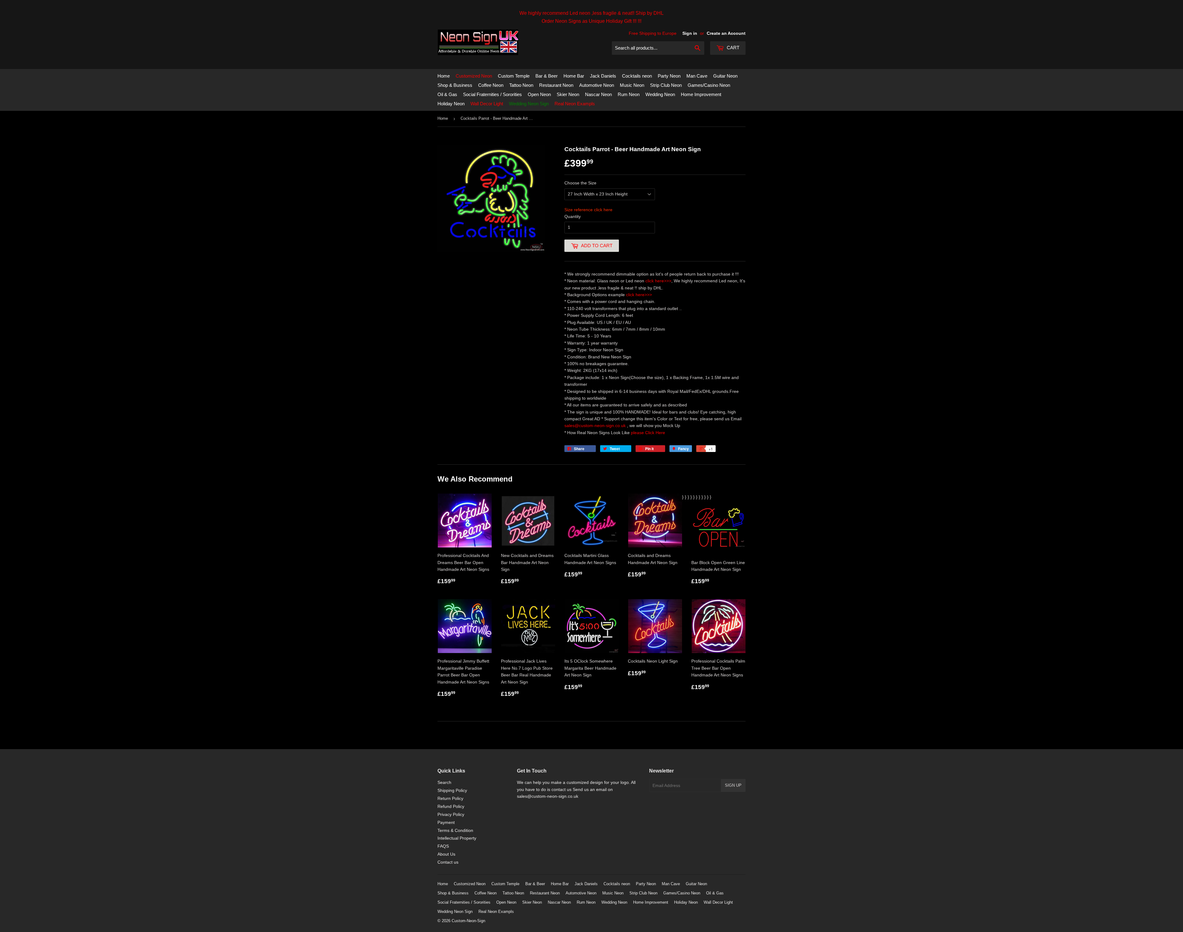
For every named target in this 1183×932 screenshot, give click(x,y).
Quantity (572, 216)
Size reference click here (588, 209)
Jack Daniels (603, 76)
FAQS (443, 846)
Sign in (689, 33)
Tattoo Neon (521, 85)
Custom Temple (514, 76)
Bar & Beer (546, 76)
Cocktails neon (637, 76)
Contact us (447, 862)
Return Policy (450, 798)
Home (443, 76)
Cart (732, 47)
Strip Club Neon (666, 85)
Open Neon (539, 94)
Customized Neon (474, 76)
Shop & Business (454, 85)
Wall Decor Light (486, 103)
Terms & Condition (455, 830)
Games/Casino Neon (709, 85)
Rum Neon (629, 94)
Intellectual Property (456, 838)
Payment (446, 822)
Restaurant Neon (556, 85)
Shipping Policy (452, 790)
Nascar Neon (598, 94)
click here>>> (658, 280)
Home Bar (573, 76)
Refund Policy (450, 806)
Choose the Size (580, 182)
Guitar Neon (725, 76)
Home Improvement (701, 94)
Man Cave (696, 76)
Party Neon (669, 76)
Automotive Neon (596, 85)
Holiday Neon (451, 103)
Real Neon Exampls (575, 103)
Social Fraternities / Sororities (492, 94)
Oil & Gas (447, 94)
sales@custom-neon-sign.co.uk (595, 425)
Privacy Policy (450, 814)
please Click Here (648, 432)
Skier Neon (568, 94)
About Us (446, 854)
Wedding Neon (660, 94)
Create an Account (726, 33)
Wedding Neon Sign (529, 103)
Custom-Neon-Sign (468, 920)
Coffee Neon (490, 85)
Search (444, 782)
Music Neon (632, 85)
